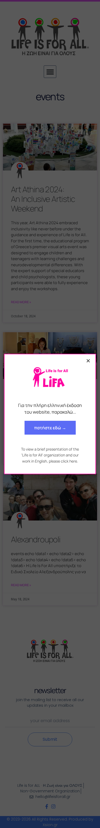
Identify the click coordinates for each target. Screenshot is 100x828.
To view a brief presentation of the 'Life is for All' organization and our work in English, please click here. (50, 455)
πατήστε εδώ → (50, 428)
